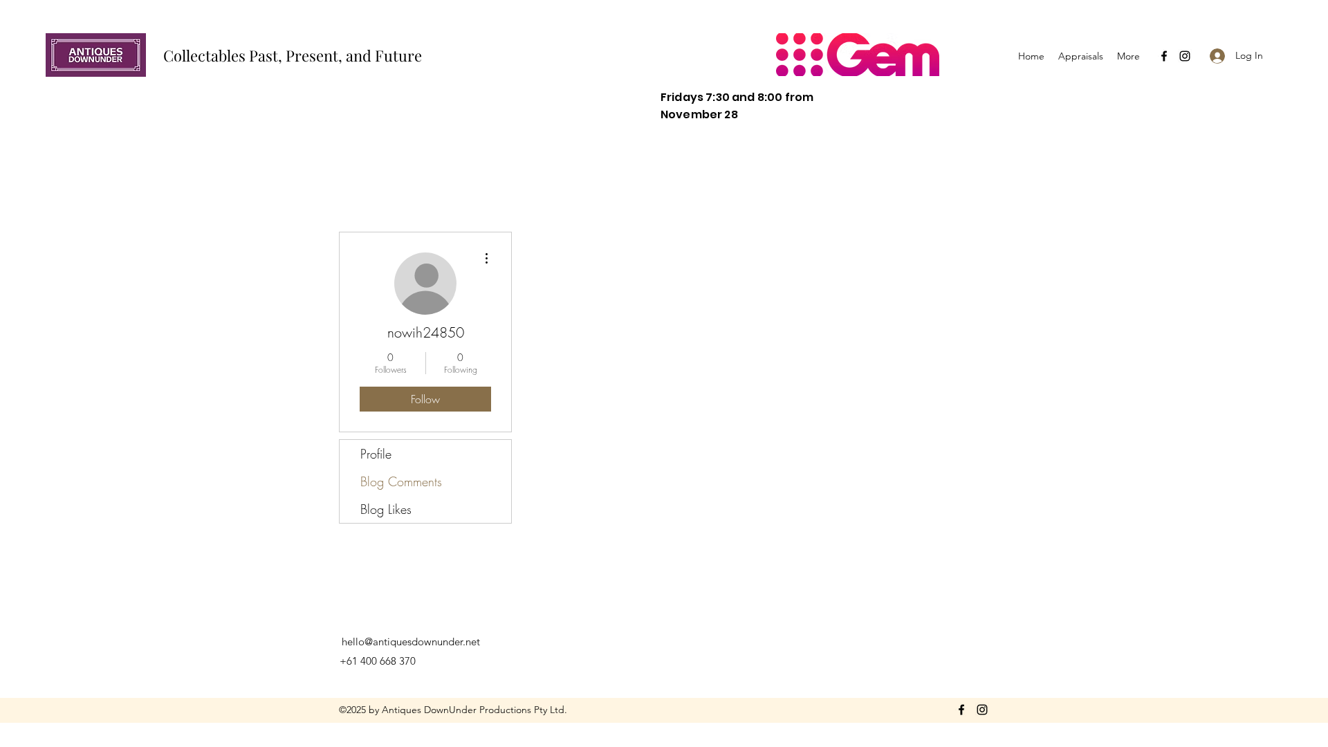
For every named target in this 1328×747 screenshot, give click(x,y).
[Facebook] (1164, 56)
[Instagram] (1185, 56)
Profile (375, 453)
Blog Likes (386, 509)
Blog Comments (401, 481)
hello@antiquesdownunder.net (411, 641)
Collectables (206, 55)
